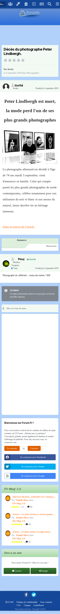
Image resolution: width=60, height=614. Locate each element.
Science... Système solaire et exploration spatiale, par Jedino (31, 532)
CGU (18, 605)
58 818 (32, 259)
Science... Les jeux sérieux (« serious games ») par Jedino (33, 514)
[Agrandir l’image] (30, 145)
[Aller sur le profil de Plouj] (6, 263)
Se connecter (12, 448)
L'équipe (27, 605)
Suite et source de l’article (18, 226)
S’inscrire (34, 448)
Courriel (17, 571)
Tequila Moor (22, 500)
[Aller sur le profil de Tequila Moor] (7, 498)
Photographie (33, 73)
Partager (44, 571)
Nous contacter (46, 602)
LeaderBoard (39, 605)
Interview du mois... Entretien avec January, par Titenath (33, 496)
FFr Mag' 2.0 (18, 503)
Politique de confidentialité (26, 602)
